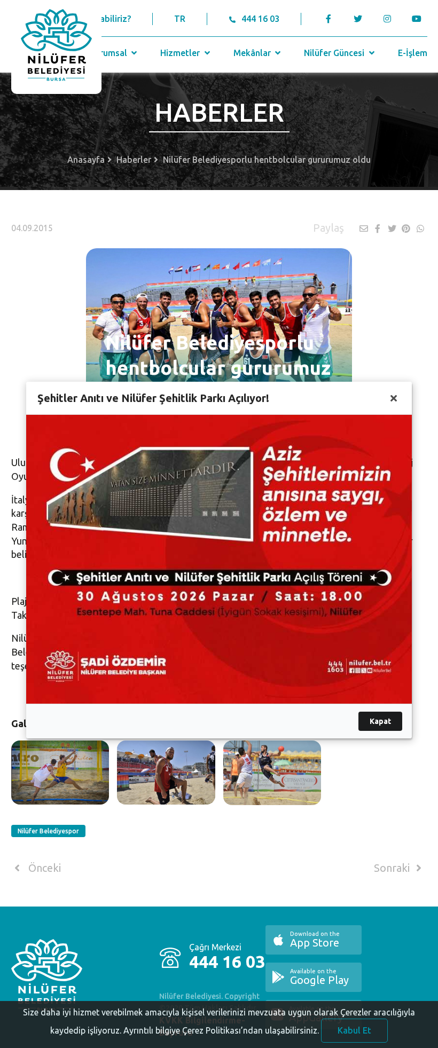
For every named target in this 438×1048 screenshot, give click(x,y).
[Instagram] (387, 18)
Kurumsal (109, 53)
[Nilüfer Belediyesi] (56, 47)
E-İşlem (412, 53)
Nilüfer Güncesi (335, 53)
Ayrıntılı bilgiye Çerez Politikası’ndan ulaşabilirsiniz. (221, 1030)
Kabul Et (354, 1030)
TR (179, 18)
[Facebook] (329, 18)
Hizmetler (181, 53)
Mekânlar (253, 53)
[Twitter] (358, 18)
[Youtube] (419, 18)
